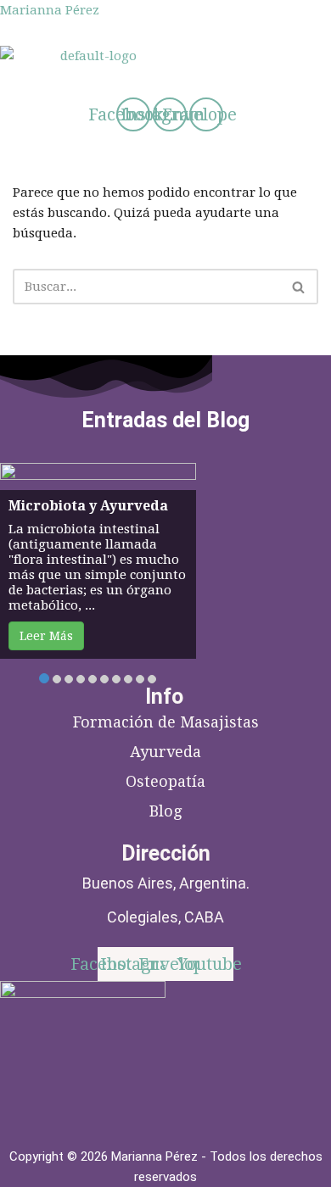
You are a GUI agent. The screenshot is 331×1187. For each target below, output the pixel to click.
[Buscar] (299, 286)
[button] (120, 82)
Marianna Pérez (49, 10)
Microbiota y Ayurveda (88, 506)
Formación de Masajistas (166, 722)
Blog (165, 811)
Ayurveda (165, 752)
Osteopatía (165, 781)
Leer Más (46, 636)
